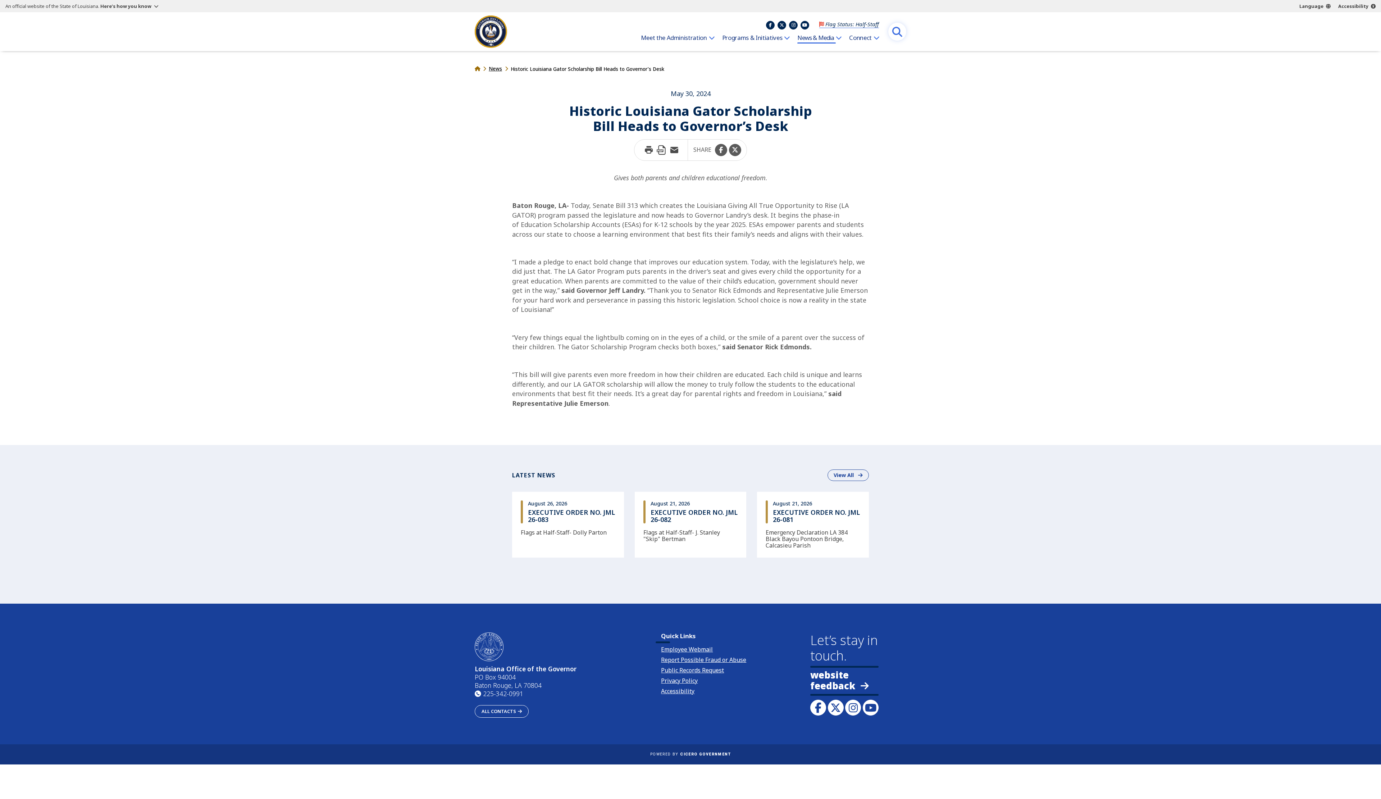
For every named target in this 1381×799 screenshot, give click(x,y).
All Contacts (499, 711)
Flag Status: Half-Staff (852, 24)
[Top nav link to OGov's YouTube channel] (805, 25)
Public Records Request (692, 670)
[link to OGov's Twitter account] (836, 708)
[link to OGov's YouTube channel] (871, 708)
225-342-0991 (503, 693)
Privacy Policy (679, 681)
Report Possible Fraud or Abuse (703, 660)
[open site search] (897, 32)
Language (1311, 6)
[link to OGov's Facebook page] (818, 708)
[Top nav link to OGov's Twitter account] (782, 25)
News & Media (815, 37)
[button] (721, 150)
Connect (860, 37)
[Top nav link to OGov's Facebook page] (770, 25)
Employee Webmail (687, 649)
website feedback (832, 681)
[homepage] (491, 32)
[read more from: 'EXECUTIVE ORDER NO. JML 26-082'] (691, 524)
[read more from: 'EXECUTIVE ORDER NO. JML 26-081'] (813, 524)
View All (851, 474)
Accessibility (1353, 6)
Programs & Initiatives (752, 37)
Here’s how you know (125, 6)
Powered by (690, 754)
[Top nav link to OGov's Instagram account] (793, 25)
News (495, 68)
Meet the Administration (674, 37)
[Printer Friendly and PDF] (661, 150)
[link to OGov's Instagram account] (853, 708)
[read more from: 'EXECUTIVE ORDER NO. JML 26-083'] (568, 524)
